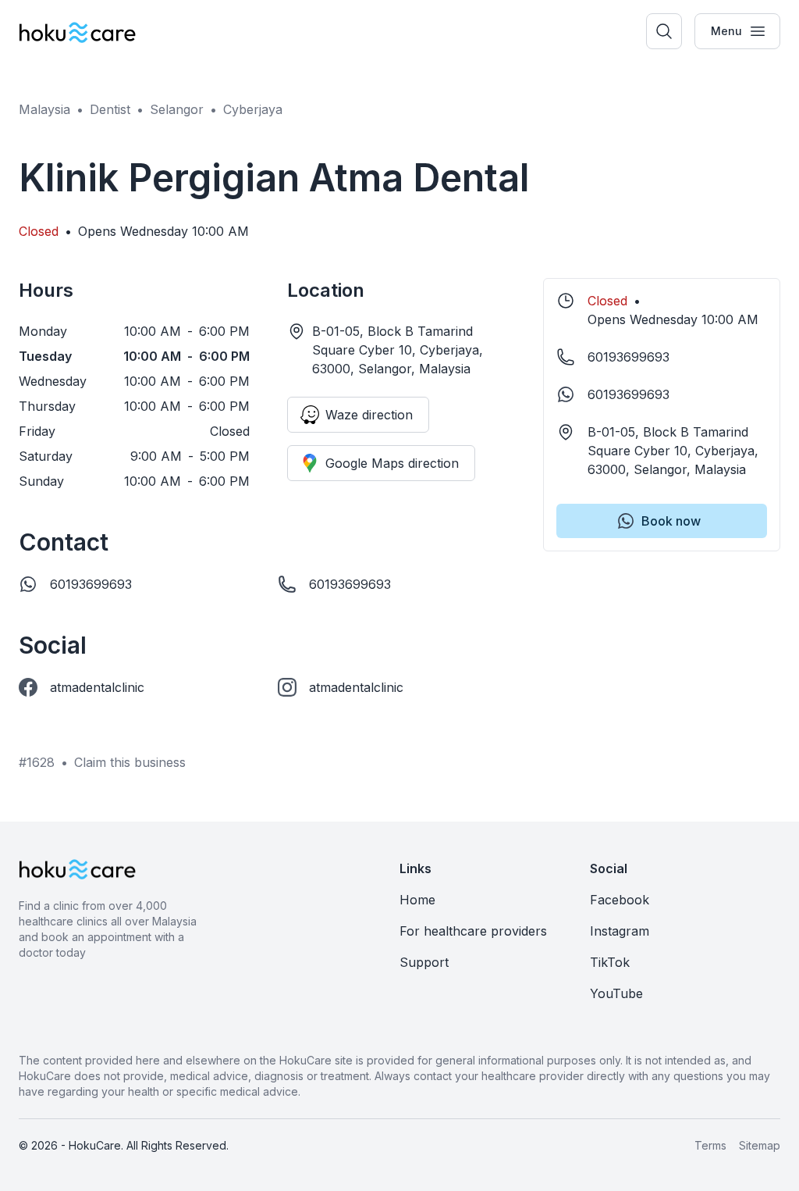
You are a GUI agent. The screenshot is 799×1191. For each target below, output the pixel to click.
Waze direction (369, 415)
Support (424, 962)
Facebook (619, 900)
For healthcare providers (473, 931)
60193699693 (91, 584)
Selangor (177, 109)
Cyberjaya (252, 109)
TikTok (610, 962)
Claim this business (130, 762)
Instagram (619, 931)
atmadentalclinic (97, 687)
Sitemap (759, 1145)
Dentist (110, 109)
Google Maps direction (392, 463)
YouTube (616, 993)
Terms (710, 1145)
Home (417, 900)
